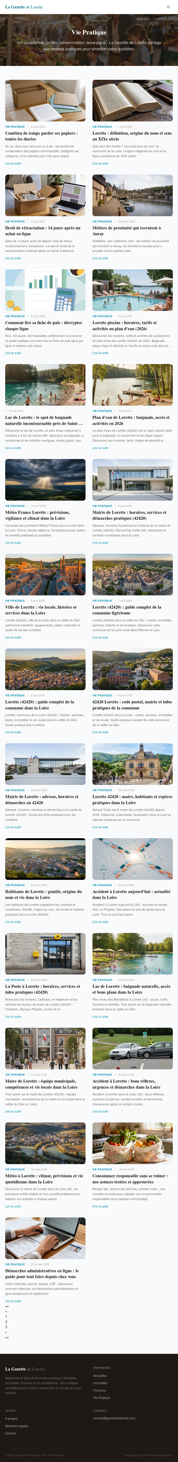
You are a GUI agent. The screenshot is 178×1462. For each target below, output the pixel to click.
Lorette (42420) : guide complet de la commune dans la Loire (39, 705)
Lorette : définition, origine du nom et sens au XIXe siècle (132, 136)
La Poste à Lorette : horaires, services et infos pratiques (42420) (42, 989)
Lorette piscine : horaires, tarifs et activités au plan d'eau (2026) (124, 325)
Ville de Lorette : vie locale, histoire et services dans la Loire (41, 610)
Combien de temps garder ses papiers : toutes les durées (41, 136)
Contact (10, 1433)
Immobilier (100, 1383)
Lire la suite (13, 163)
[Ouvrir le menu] (168, 7)
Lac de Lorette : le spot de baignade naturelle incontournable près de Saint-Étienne (42, 423)
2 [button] (6, 1321)
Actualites (100, 1375)
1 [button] (6, 1316)
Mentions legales (16, 1426)
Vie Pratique (101, 1397)
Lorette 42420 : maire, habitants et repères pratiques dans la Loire (132, 799)
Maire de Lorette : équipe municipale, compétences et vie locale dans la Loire (41, 1084)
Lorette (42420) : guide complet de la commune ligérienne (126, 610)
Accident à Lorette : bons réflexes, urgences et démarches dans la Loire (126, 1084)
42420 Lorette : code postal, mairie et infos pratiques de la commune (132, 705)
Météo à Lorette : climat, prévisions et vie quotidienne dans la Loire (44, 1179)
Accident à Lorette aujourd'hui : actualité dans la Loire (131, 894)
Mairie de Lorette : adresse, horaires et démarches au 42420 (41, 799)
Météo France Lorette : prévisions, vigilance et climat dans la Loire (37, 515)
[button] (7, 1306)
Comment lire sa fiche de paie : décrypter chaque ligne (43, 325)
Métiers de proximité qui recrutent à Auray (126, 231)
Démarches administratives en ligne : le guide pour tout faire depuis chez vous (42, 1274)
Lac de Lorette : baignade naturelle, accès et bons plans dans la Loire (131, 989)
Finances (99, 1390)
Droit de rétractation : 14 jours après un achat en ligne (42, 231)
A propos (11, 1418)
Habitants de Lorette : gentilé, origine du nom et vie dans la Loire (43, 894)
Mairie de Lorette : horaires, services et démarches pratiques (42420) (129, 515)
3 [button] (6, 1327)
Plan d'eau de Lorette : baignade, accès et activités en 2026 (131, 420)
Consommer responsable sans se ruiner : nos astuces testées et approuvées (130, 1179)
